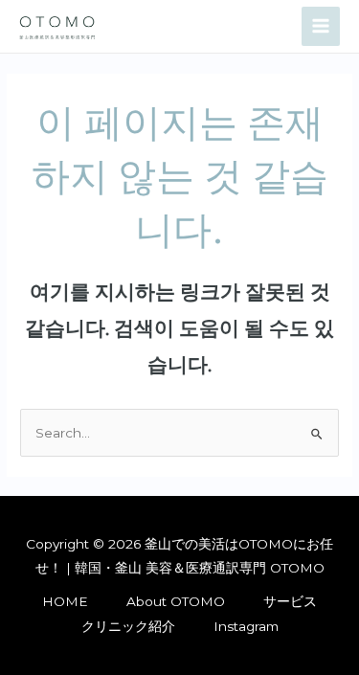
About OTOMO (175, 601)
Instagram (246, 626)
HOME (65, 601)
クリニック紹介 (128, 626)
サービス (290, 601)
